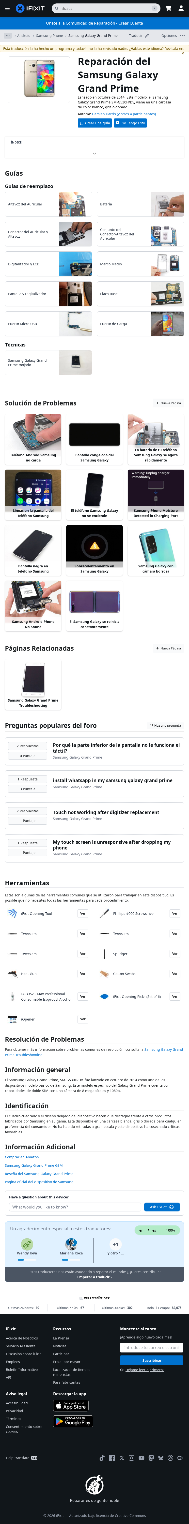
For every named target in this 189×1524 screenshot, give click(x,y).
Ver (83, 913)
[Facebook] (112, 1458)
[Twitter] (122, 1458)
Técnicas (15, 344)
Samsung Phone (49, 35)
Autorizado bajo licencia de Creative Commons (107, 1515)
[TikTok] (102, 1458)
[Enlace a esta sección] (2, 1040)
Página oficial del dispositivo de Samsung (39, 1181)
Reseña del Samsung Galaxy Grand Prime (39, 1173)
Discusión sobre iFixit (23, 1353)
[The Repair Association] (180, 1458)
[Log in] (181, 8)
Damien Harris (104, 114)
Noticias (59, 1346)
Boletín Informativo (22, 1369)
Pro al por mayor (66, 1361)
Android (24, 35)
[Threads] (170, 1458)
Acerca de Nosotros (22, 1338)
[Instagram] (132, 1458)
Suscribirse (151, 1360)
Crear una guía (97, 123)
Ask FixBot (158, 1207)
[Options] (8, 36)
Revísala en (174, 48)
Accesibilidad (17, 1403)
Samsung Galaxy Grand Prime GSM (34, 1165)
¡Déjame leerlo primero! (144, 1369)
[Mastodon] (151, 1458)
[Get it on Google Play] (73, 1421)
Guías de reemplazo (29, 186)
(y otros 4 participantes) (136, 114)
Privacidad (14, 1411)
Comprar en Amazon (22, 1157)
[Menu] (7, 8)
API (8, 1377)
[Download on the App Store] (71, 1405)
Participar (61, 1353)
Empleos (13, 1361)
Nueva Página (170, 403)
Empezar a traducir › (94, 1277)
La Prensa (61, 1338)
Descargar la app (69, 1393)
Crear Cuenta (130, 23)
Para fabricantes (66, 1382)
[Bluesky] (160, 1458)
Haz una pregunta (167, 725)
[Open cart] (168, 8)
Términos (13, 1418)
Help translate (17, 1457)
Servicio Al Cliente (20, 1346)
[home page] (30, 8)
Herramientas (27, 882)
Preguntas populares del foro (51, 725)
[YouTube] (141, 1458)
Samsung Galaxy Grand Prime (93, 35)
